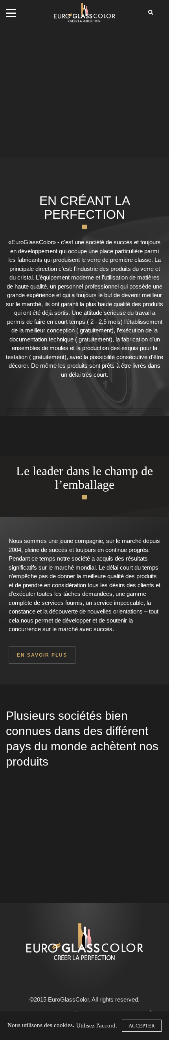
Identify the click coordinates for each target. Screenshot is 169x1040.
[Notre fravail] (84, 409)
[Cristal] (84, 413)
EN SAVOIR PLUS (42, 655)
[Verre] (84, 407)
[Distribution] (84, 411)
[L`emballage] (84, 415)
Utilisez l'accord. (96, 1025)
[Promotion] (84, 417)
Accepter (142, 1026)
